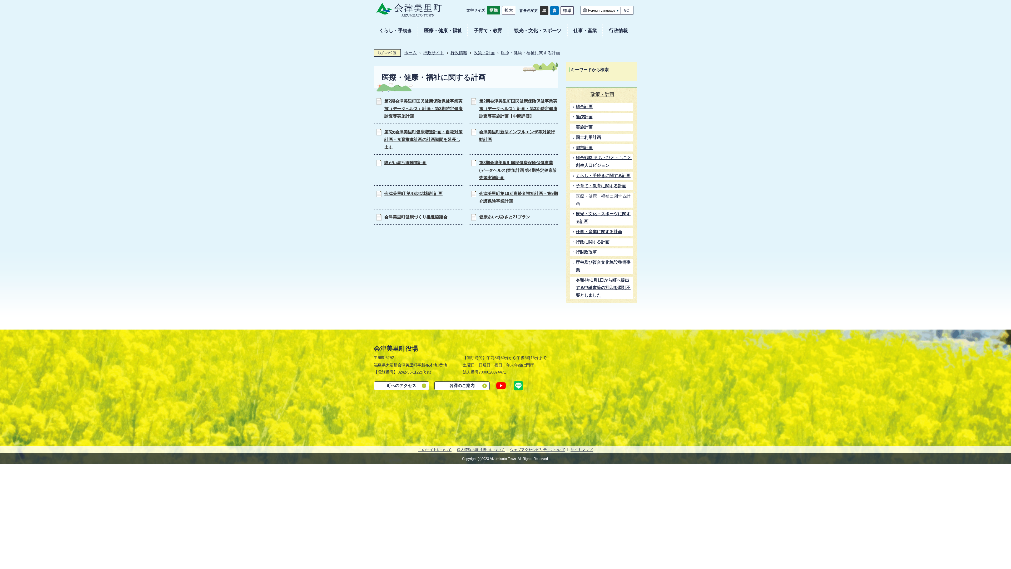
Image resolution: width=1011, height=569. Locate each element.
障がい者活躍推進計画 (405, 162)
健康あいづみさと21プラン (504, 217)
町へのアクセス (401, 385)
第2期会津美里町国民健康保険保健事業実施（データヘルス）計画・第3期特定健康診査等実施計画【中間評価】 (518, 109)
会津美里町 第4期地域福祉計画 (413, 193)
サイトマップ (582, 450)
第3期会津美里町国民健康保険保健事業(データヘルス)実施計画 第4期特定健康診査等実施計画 (518, 170)
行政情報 (458, 53)
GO (626, 10)
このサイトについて (435, 450)
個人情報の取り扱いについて (481, 450)
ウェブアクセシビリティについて (537, 450)
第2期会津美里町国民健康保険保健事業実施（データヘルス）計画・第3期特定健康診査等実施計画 (423, 109)
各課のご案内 (462, 385)
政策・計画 (484, 53)
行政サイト (433, 53)
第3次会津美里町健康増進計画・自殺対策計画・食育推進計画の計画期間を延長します (423, 139)
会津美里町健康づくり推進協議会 (416, 217)
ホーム (410, 53)
